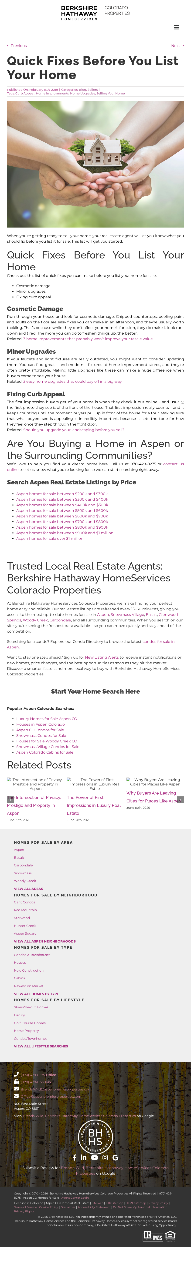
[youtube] (94, 1157)
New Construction (29, 970)
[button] (10, 799)
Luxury (19, 1015)
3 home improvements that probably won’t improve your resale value (88, 339)
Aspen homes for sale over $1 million (49, 538)
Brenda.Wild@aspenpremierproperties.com (56, 1089)
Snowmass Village (127, 614)
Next (175, 46)
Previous (19, 46)
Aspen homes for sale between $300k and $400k (62, 499)
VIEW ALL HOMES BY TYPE (36, 994)
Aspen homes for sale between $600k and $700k (62, 516)
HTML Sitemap (136, 1203)
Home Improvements (52, 93)
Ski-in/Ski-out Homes (31, 1007)
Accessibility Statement (94, 1207)
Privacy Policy (158, 1203)
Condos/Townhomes (30, 1038)
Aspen (103, 614)
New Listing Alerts (102, 657)
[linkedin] (83, 1157)
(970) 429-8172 (35, 1082)
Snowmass (23, 873)
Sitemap (97, 1203)
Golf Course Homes (30, 1023)
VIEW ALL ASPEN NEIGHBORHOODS (45, 941)
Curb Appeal (24, 93)
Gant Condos (24, 902)
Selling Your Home (110, 93)
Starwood (22, 918)
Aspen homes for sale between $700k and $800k (62, 522)
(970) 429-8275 (38, 1075)
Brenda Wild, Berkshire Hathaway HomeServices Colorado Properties (79, 1116)
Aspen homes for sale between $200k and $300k (62, 494)
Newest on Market (29, 986)
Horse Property (26, 1031)
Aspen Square (25, 933)
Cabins (19, 978)
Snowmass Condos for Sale (41, 735)
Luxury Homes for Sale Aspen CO (46, 719)
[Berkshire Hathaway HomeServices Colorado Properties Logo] (95, 6)
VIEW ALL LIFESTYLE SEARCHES (41, 1046)
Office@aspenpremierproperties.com (50, 1096)
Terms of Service (25, 1207)
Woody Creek (35, 620)
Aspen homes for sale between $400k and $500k (62, 505)
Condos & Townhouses (32, 955)
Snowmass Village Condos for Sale (47, 747)
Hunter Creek (25, 926)
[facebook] (74, 1157)
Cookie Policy (48, 1207)
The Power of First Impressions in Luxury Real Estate (93, 805)
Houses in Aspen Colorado (40, 724)
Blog (82, 89)
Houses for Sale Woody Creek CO (46, 741)
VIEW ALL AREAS (28, 889)
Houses (20, 962)
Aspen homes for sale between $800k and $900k (62, 527)
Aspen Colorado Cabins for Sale (44, 752)
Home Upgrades (82, 93)
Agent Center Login (75, 1197)
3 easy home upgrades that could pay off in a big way (72, 381)
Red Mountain (25, 910)
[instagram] (105, 1157)
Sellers (93, 89)
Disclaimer (68, 1207)
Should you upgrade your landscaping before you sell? (73, 430)
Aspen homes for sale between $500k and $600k (62, 510)
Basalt (151, 614)
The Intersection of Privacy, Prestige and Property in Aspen (34, 805)
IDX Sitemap (114, 1203)
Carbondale (60, 620)
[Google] (115, 1157)
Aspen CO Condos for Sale (40, 730)
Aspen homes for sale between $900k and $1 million (64, 533)
